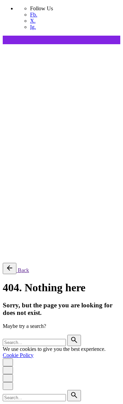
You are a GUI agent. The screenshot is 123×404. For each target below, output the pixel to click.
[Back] (9, 268)
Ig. (33, 27)
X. (33, 21)
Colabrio (12, 195)
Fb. (33, 14)
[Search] (23, 251)
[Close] (8, 132)
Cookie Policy (18, 355)
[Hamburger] (5, 49)
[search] (74, 340)
